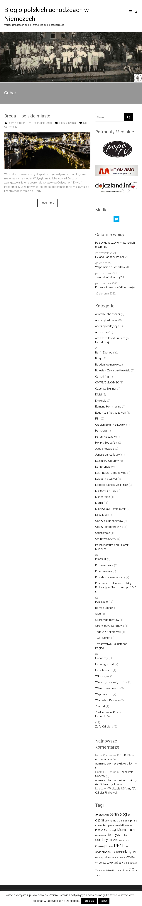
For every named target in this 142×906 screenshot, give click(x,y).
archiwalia (104, 814)
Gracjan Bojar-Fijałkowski (110, 424)
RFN (118, 845)
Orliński (113, 839)
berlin (114, 814)
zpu (133, 869)
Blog (98, 358)
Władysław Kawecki (107, 700)
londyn (99, 830)
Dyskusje (100, 400)
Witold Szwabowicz (107, 688)
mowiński (100, 835)
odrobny (101, 840)
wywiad (112, 862)
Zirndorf (100, 706)
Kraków (128, 825)
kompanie (108, 825)
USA (134, 852)
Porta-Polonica (104, 565)
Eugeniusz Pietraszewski (110, 412)
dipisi (99, 820)
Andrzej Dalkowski (106, 320)
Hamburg (101, 430)
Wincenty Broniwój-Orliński (111, 682)
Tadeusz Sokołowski (108, 632)
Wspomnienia (103, 694)
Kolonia (98, 825)
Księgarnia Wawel (106, 478)
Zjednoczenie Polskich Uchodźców (109, 714)
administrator (17, 122)
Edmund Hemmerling (108, 406)
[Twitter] (116, 220)
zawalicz (124, 862)
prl (106, 846)
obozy (119, 835)
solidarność (103, 852)
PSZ (111, 846)
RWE (127, 846)
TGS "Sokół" (102, 637)
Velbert (107, 857)
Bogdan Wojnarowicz (108, 364)
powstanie (123, 840)
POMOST (100, 559)
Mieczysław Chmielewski (110, 509)
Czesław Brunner (105, 388)
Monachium (126, 830)
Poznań (99, 846)
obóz (125, 835)
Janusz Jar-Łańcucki (108, 454)
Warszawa (118, 857)
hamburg (115, 820)
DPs (106, 820)
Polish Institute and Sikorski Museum (112, 547)
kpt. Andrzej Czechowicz (110, 472)
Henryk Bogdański (106, 442)
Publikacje (101, 601)
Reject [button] (104, 901)
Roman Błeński (104, 607)
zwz (97, 875)
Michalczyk (110, 830)
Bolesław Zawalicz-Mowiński (112, 370)
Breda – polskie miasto (27, 116)
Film (97, 418)
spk (113, 852)
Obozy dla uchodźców (109, 521)
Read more (47, 202)
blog (123, 814)
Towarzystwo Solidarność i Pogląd (112, 646)
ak (96, 814)
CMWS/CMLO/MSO (107, 382)
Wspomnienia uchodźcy (110, 267)
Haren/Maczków (105, 436)
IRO (136, 821)
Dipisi (98, 394)
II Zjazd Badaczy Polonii (109, 257)
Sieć (98, 613)
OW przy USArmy (105, 538)
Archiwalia (101, 332)
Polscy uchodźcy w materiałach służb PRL (115, 245)
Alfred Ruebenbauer (107, 314)
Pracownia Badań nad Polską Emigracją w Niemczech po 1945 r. (115, 587)
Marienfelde (102, 497)
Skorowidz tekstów (107, 620)
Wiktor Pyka (102, 676)
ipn (131, 820)
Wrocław (100, 862)
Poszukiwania (67, 122)
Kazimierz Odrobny (107, 460)
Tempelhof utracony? (108, 277)
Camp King (102, 376)
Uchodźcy (101, 658)
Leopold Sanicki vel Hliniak (111, 484)
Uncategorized (104, 664)
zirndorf (133, 863)
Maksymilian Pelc (105, 490)
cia (129, 814)
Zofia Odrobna (104, 726)
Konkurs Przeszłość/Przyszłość (115, 287)
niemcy (111, 835)
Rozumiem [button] (88, 901)
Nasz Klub (101, 514)
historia (125, 820)
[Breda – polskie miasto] (47, 134)
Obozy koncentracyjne (109, 526)
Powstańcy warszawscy (110, 577)
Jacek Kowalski (104, 448)
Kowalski (119, 825)
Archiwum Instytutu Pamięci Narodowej (112, 340)
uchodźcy (123, 852)
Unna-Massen (103, 670)
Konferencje (103, 466)
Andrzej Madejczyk (107, 326)
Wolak (131, 857)
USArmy (99, 857)
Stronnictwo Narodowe (109, 625)
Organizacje (102, 533)
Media (99, 502)
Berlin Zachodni (104, 352)
